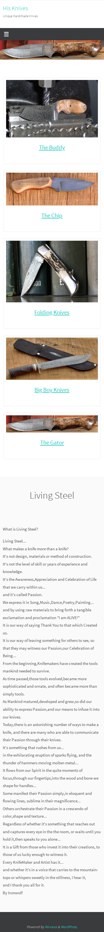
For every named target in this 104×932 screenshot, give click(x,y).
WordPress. (69, 927)
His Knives (15, 8)
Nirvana (51, 927)
